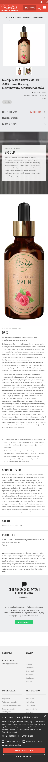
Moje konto (30, 698)
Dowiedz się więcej (9, 732)
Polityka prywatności (9, 702)
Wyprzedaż (30, 671)
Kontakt (7, 652)
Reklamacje (30, 668)
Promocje (29, 674)
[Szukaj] (39, 8)
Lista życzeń (30, 705)
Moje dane (29, 712)
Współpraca (30, 678)
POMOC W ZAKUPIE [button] (9, 124)
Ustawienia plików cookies (11, 705)
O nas (28, 661)
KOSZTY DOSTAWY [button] (21, 112)
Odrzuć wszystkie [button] (24, 757)
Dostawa (29, 664)
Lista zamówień (31, 709)
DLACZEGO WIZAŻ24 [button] (10, 118)
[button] (24, 745)
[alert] (24, 737)
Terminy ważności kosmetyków (8, 710)
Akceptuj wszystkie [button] (24, 750)
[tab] (26, 18)
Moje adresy (30, 702)
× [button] (45, 716)
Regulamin (6, 698)
